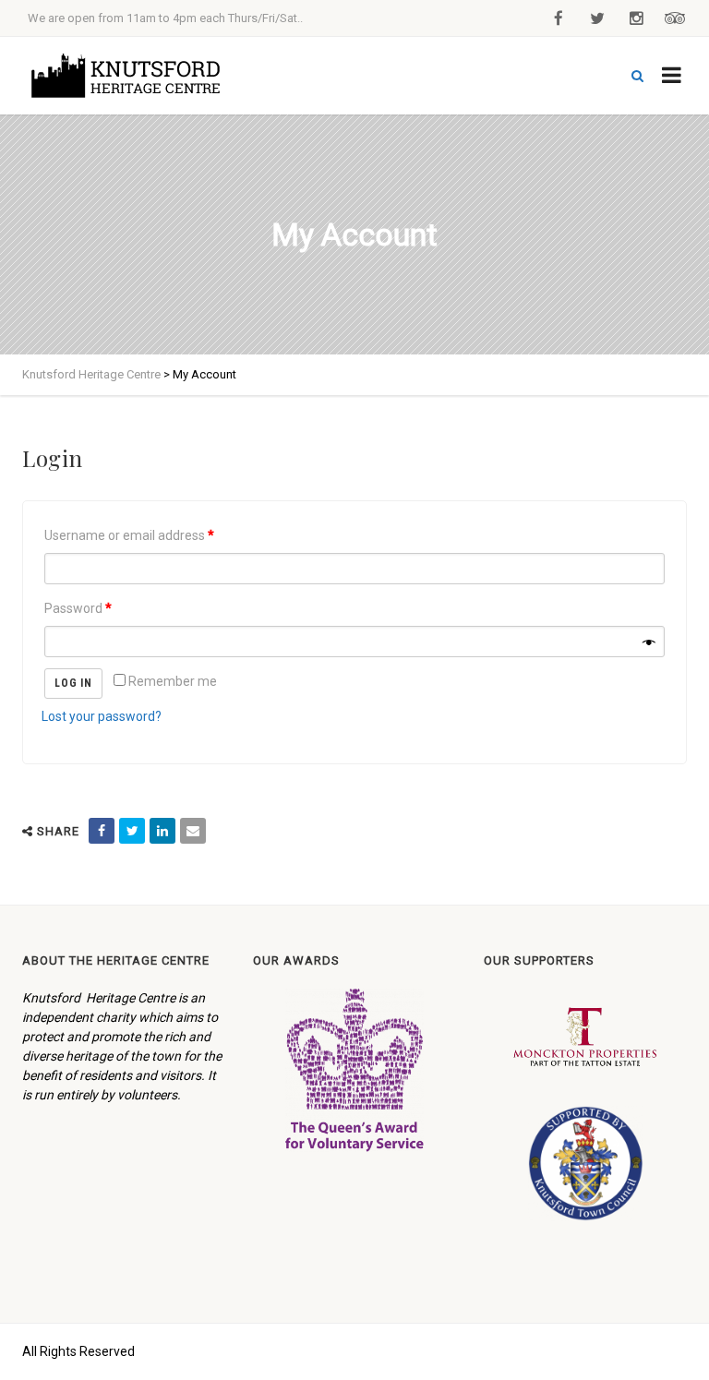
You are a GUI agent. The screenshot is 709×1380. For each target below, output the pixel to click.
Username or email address (129, 535)
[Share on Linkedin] (162, 831)
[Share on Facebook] (101, 831)
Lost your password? (102, 716)
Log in (73, 683)
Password (78, 608)
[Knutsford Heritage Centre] (131, 76)
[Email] (193, 831)
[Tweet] (132, 831)
